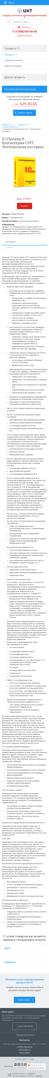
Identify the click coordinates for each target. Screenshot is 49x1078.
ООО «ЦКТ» (8, 1012)
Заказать (24, 206)
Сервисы (10, 962)
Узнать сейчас (24, 1000)
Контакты (24, 1040)
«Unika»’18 (31, 1074)
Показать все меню (24, 1035)
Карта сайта (24, 1052)
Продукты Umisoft (14, 60)
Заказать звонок (24, 35)
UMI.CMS (39, 1076)
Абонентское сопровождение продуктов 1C (24, 981)
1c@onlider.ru (25, 1049)
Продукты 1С (11, 54)
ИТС (7, 948)
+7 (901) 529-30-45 (24, 1047)
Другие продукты (13, 65)
